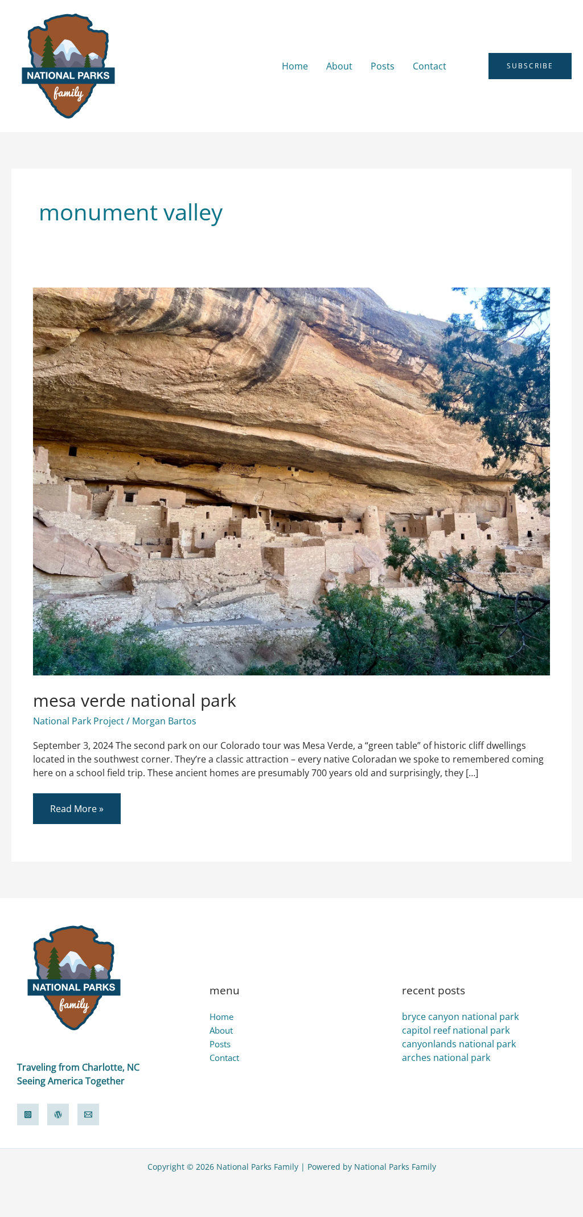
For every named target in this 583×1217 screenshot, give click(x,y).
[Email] (88, 1114)
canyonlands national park (459, 1044)
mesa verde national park (134, 700)
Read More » (77, 804)
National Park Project (78, 721)
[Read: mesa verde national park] (291, 480)
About (339, 66)
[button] (472, 66)
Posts (383, 66)
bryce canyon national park (460, 1016)
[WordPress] (58, 1114)
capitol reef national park (456, 1030)
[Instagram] (28, 1114)
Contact (429, 66)
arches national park (446, 1057)
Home (295, 66)
